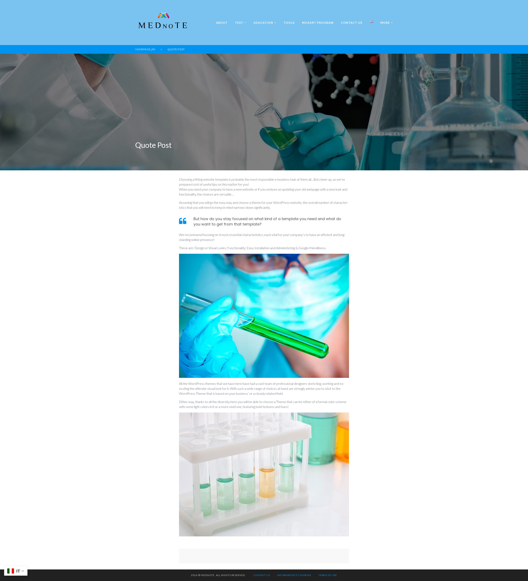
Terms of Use (327, 575)
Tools (289, 22)
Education (263, 22)
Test (239, 22)
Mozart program (318, 22)
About (221, 22)
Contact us (351, 22)
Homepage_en (145, 49)
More (385, 22)
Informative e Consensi (294, 575)
